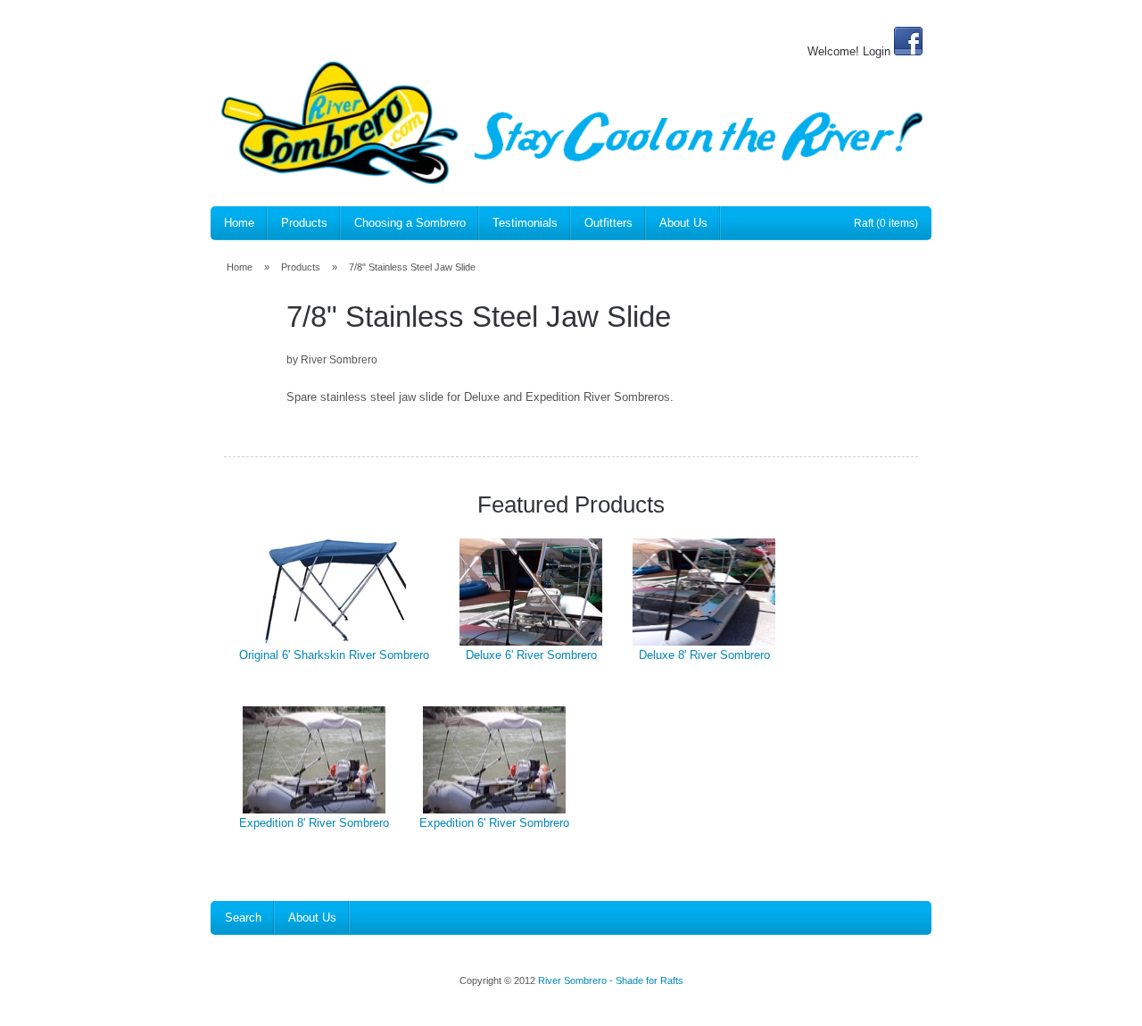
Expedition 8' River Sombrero (314, 823)
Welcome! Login (848, 51)
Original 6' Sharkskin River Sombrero (334, 655)
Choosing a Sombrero (410, 222)
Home (239, 222)
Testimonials (525, 222)
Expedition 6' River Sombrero (494, 823)
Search (243, 917)
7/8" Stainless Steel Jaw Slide (412, 267)
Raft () (886, 223)
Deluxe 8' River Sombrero (704, 655)
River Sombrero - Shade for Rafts (610, 980)
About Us (683, 222)
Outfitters (608, 222)
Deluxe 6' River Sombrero (531, 655)
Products (304, 222)
